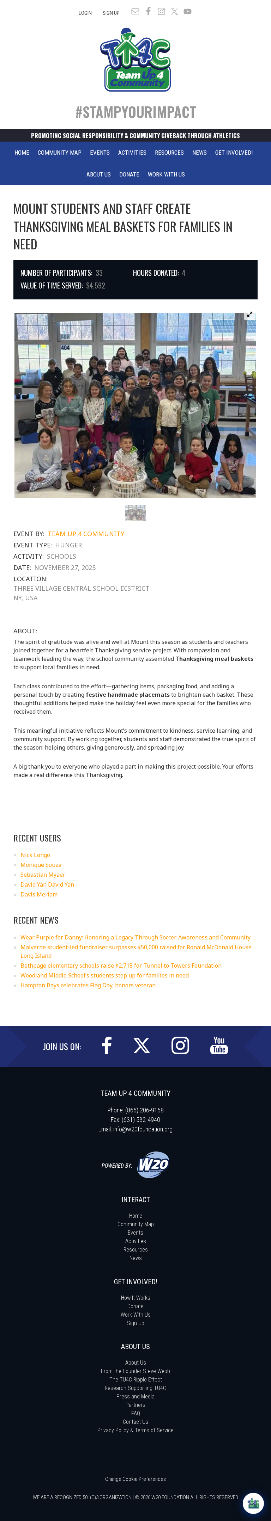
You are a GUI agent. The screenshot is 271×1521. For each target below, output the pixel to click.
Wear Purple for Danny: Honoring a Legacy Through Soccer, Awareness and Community (135, 937)
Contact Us (135, 1421)
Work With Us (136, 1314)
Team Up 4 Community (86, 533)
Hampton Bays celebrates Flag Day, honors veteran (88, 985)
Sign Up (111, 13)
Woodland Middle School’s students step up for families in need (104, 975)
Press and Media (135, 1396)
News (136, 1258)
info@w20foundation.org (143, 1129)
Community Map (136, 1224)
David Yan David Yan (47, 884)
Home (135, 1215)
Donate (135, 1306)
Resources (136, 1249)
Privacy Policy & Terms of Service (135, 1430)
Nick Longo (35, 855)
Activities (135, 1241)
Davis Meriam (39, 894)
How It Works (135, 1298)
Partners (135, 1405)
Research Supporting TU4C (135, 1388)
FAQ (135, 1413)
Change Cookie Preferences (135, 1479)
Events (135, 1232)
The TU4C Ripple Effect (135, 1379)
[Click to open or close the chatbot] (253, 1503)
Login (85, 13)
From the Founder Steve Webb (135, 1371)
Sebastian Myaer (42, 875)
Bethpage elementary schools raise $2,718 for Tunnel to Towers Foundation (121, 965)
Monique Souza (40, 865)
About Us (135, 1362)
